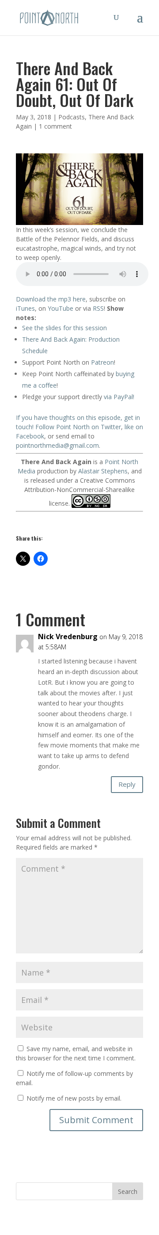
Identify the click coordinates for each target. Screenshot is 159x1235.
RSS (98, 308)
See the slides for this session (64, 328)
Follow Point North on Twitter (78, 427)
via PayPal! (119, 397)
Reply (127, 784)
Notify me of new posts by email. (73, 1098)
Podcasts (71, 117)
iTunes (25, 308)
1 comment (55, 126)
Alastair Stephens (103, 471)
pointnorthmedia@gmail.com (57, 445)
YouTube (60, 308)
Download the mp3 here (51, 299)
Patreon (102, 362)
